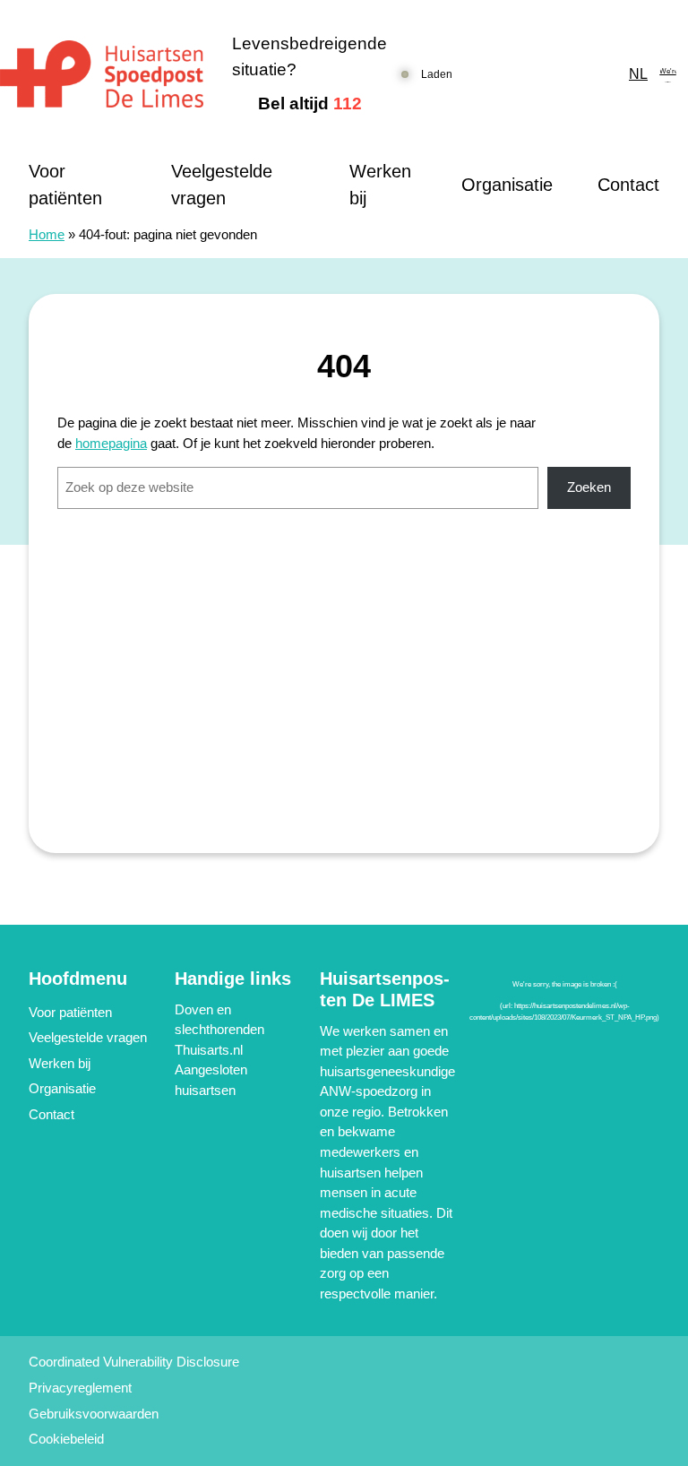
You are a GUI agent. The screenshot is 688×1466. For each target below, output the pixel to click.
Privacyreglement (80, 1387)
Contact (628, 184)
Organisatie (507, 184)
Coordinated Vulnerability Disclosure (134, 1361)
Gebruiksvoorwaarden (94, 1413)
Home (46, 234)
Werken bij (380, 184)
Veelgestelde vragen (221, 184)
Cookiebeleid (66, 1438)
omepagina (114, 443)
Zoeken (589, 487)
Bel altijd (310, 103)
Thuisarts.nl (209, 1049)
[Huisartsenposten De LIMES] (101, 74)
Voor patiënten (65, 184)
